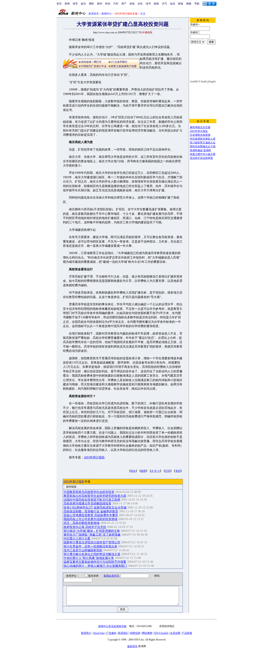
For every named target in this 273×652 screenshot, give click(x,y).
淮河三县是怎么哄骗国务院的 (83, 550)
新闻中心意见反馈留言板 (112, 626)
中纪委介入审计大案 (77, 538)
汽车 (115, 3)
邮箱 (180, 3)
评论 (133, 470)
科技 (107, 3)
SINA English (161, 633)
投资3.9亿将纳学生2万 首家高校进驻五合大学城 (95, 507)
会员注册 (175, 633)
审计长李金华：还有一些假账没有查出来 (90, 546)
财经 (99, 3)
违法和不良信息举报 (201, 157)
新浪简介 (86, 633)
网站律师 (147, 633)
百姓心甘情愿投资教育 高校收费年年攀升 (91, 515)
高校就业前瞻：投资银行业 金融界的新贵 (91, 511)
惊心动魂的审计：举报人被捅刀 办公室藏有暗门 (95, 565)
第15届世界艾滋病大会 (202, 142)
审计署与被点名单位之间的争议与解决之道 (92, 554)
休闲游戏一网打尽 (91, 61)
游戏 (132, 3)
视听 (91, 3)
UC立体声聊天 (119, 61)
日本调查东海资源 (200, 134)
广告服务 (111, 633)
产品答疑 (187, 633)
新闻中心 (107, 13)
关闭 (177, 470)
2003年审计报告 (94, 457)
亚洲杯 (207, 150)
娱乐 (83, 3)
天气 (164, 3)
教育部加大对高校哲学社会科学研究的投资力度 (95, 495)
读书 (148, 3)
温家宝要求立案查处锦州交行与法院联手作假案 (95, 561)
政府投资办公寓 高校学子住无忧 (85, 527)
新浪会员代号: (112, 575)
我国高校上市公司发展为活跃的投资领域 (90, 519)
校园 (156, 3)
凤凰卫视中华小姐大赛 (202, 154)
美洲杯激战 (196, 150)
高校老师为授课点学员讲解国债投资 (87, 503)
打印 (167, 470)
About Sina (99, 633)
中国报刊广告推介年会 (94, 66)
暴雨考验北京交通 (200, 127)
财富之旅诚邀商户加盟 (123, 66)
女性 (140, 3)
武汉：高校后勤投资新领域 (81, 523)
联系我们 (123, 633)
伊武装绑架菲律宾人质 (202, 138)
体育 (75, 3)
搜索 (188, 3)
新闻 (67, 3)
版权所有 (132, 646)
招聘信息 (135, 633)
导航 (196, 3)
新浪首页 (94, 13)
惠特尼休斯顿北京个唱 (202, 146)
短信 (172, 3)
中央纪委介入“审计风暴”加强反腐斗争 (89, 558)
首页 (59, 3)
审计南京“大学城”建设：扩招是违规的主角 (92, 530)
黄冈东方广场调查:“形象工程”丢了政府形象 (92, 534)
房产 (123, 3)
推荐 (143, 470)
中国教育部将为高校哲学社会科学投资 (89, 492)
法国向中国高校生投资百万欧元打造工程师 (92, 499)
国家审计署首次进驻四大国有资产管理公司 (92, 542)
